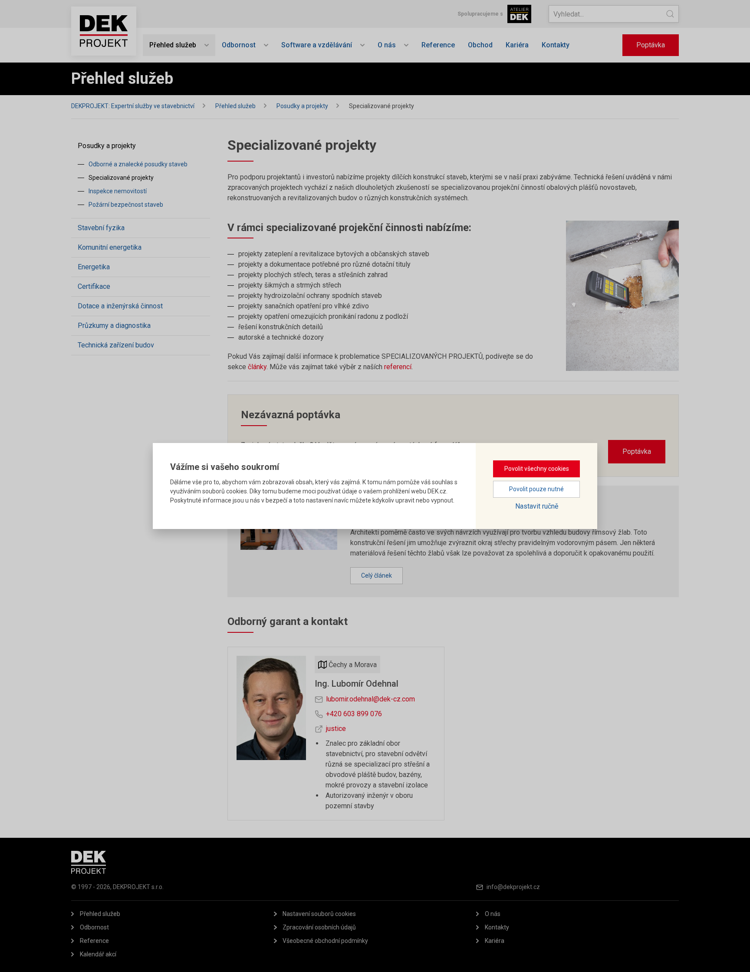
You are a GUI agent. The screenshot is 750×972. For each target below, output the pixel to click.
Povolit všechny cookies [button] (536, 468)
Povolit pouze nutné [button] (536, 489)
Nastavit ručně (536, 506)
